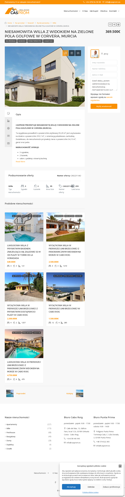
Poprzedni (20, 393)
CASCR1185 (36, 276)
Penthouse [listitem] (10, 432)
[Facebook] (55, 482)
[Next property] (79, 393)
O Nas (85, 11)
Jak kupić (94, 11)
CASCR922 (79, 216)
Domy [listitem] (8, 440)
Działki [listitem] (9, 448)
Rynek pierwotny (43, 23)
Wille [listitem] (8, 428)
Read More (20, 161)
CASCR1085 (78, 276)
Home (10, 23)
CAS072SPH (36, 216)
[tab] (65, 53)
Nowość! (31, 23)
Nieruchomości (71, 11)
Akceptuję (71, 487)
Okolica (103, 11)
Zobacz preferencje (111, 487)
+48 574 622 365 (102, 441)
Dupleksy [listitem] (10, 444)
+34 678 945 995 (73, 438)
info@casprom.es (73, 442)
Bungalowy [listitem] (10, 436)
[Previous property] (10, 393)
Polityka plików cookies (91, 492)
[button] (120, 466)
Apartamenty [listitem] (11, 424)
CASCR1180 (36, 333)
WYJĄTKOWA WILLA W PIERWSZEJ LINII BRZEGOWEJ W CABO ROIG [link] (64, 308)
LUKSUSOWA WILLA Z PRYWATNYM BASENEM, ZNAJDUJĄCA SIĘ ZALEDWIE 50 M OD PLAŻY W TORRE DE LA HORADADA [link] (24, 251)
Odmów (91, 487)
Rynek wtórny (27, 216)
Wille (54, 23)
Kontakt (113, 11)
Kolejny (70, 393)
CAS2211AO (48, 41)
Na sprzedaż (20, 23)
